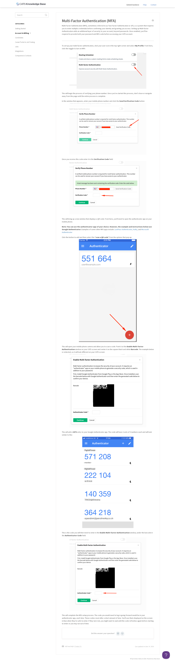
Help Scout (157, 659)
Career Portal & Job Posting (25, 42)
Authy (135, 229)
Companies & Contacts (23, 56)
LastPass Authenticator (123, 229)
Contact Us (78, 646)
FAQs (145, 5)
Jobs (16, 47)
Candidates (19, 38)
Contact (153, 5)
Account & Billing (22, 33)
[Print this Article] (153, 20)
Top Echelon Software (137, 659)
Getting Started (20, 28)
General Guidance (132, 5)
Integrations (19, 51)
